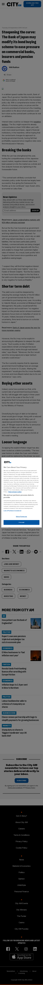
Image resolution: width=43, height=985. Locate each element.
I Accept (21, 522)
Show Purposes (21, 516)
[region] (21, 492)
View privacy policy (15, 492)
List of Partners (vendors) (12, 511)
